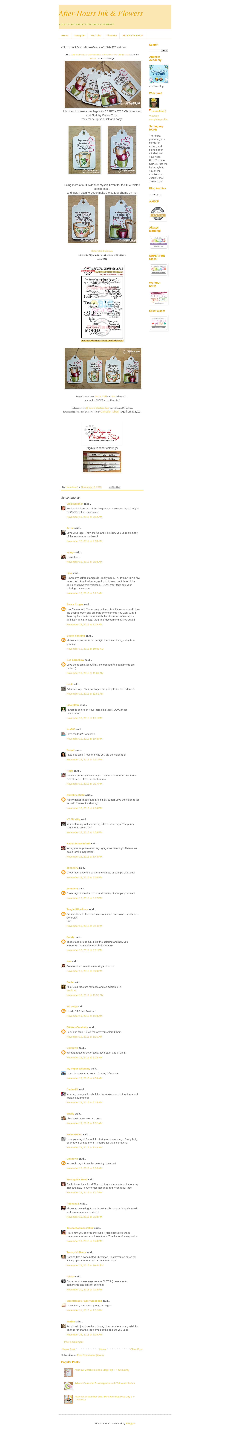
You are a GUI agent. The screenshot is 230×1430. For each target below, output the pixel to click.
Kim (113, 396)
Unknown (72, 1047)
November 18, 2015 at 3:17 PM (84, 783)
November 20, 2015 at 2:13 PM (84, 1289)
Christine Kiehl (76, 795)
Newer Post (68, 1349)
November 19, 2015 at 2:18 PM (84, 1216)
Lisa (69, 573)
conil (70, 684)
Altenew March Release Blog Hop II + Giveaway (102, 1369)
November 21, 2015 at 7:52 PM (84, 1310)
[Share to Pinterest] (119, 487)
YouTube (96, 35)
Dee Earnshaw (75, 660)
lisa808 (71, 729)
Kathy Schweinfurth (78, 843)
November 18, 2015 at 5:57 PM (84, 898)
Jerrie (70, 528)
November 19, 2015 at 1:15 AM (84, 1036)
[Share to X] (114, 487)
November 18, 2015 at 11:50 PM (85, 995)
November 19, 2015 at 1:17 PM (84, 1192)
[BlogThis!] (112, 487)
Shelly (70, 1113)
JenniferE (72, 867)
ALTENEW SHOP (132, 35)
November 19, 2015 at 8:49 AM (84, 1147)
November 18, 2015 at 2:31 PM (84, 759)
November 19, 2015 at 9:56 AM (84, 1168)
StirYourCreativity (77, 1027)
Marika (71, 1321)
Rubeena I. (73, 1203)
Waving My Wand (77, 1179)
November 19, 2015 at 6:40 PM (84, 1241)
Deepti (70, 750)
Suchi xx (71, 990)
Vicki (104, 396)
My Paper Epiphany (78, 1068)
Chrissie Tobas (109, 411)
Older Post (136, 1349)
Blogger (130, 1423)
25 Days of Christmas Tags (97, 408)
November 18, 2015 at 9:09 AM (84, 624)
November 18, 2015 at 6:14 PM (84, 925)
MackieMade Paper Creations (84, 1300)
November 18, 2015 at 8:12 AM (84, 516)
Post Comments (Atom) (90, 1355)
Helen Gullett (74, 1134)
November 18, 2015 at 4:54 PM (84, 808)
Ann (69, 961)
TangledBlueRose (77, 909)
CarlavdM (72, 1089)
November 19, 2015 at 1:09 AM (84, 1015)
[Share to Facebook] (117, 487)
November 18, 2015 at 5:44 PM (84, 856)
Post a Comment (73, 1341)
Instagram (79, 35)
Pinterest (111, 35)
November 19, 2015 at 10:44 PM (85, 1265)
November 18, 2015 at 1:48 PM (84, 738)
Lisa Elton (73, 705)
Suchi (70, 982)
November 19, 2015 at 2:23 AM (84, 1057)
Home (64, 35)
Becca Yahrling (76, 635)
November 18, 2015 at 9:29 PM (84, 971)
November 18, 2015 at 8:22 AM (84, 593)
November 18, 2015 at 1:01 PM (84, 718)
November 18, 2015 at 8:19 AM (84, 561)
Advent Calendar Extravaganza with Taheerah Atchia (105, 1383)
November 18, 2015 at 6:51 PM (84, 950)
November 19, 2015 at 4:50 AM (84, 1078)
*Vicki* (71, 1276)
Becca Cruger (75, 604)
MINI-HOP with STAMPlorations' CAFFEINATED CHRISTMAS (100, 54)
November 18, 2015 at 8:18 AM (84, 541)
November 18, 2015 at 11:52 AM (85, 693)
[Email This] (110, 487)
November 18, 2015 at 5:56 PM (84, 877)
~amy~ (71, 552)
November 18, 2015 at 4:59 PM (84, 832)
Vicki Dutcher (75, 503)
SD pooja (72, 1006)
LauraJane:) (159, 111)
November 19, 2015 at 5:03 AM (84, 1102)
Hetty (70, 770)
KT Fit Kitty (73, 819)
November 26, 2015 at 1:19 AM (84, 1334)
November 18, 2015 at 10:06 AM (85, 648)
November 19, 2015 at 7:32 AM (84, 1123)
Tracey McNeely (76, 1252)
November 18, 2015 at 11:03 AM (85, 673)
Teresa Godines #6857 (80, 1228)
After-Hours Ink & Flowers (101, 12)
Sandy (70, 937)
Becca (93, 58)
